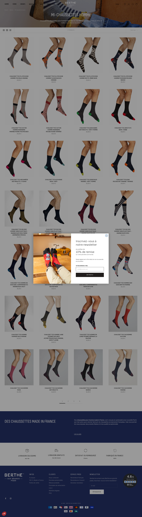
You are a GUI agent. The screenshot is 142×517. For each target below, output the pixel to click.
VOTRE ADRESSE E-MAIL (82, 265)
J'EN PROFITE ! (89, 275)
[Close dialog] (106, 235)
